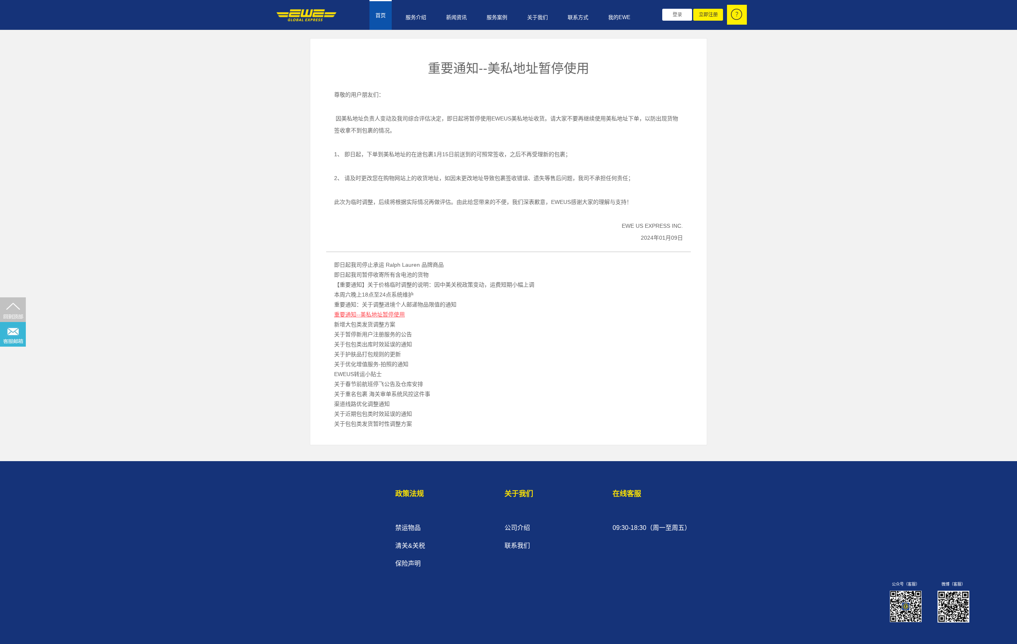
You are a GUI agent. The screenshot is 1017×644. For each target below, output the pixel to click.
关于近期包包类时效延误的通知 (373, 414)
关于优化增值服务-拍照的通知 (371, 364)
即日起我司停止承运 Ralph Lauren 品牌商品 (389, 265)
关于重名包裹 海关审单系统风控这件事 (382, 394)
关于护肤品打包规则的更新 (367, 354)
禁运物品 (408, 527)
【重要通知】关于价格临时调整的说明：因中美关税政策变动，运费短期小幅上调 (434, 284)
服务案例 (497, 17)
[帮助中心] (737, 15)
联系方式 (578, 17)
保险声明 (408, 563)
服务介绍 (416, 17)
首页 (380, 15)
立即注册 (708, 14)
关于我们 (537, 17)
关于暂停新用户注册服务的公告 (373, 334)
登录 (677, 14)
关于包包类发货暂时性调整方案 (373, 424)
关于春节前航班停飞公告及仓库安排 (378, 384)
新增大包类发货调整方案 (364, 324)
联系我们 (517, 545)
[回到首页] (304, 15)
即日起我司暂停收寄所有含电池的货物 (381, 275)
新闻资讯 (456, 17)
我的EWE (619, 17)
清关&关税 (410, 545)
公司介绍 (517, 527)
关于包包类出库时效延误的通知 (373, 344)
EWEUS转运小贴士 (358, 374)
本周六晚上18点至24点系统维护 (374, 294)
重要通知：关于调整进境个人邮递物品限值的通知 (395, 304)
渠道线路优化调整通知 (362, 404)
